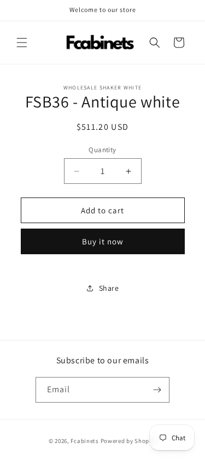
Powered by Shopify (129, 441)
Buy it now (103, 241)
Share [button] (109, 288)
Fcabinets (84, 441)
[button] (22, 43)
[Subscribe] (157, 390)
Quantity (102, 149)
